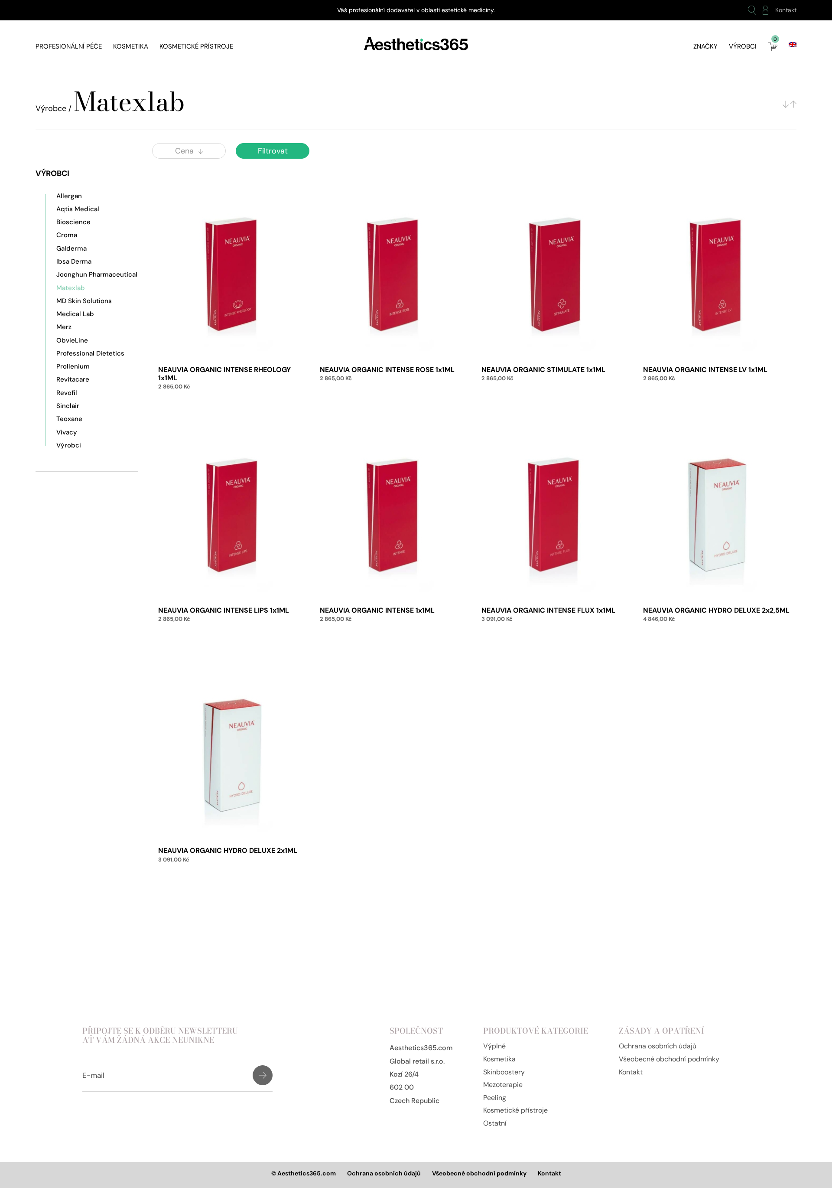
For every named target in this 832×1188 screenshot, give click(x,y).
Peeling (494, 1097)
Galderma (71, 248)
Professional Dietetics (90, 353)
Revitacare (72, 379)
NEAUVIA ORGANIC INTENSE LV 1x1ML (705, 369)
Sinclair (67, 405)
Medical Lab (75, 314)
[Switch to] (792, 44)
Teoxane (69, 418)
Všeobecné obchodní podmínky (669, 1059)
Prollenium (73, 366)
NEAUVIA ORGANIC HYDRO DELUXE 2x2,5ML (716, 610)
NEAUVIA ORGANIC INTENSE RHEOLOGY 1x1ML (224, 373)
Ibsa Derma (73, 261)
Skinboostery (504, 1072)
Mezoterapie (503, 1084)
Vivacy (66, 432)
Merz (64, 327)
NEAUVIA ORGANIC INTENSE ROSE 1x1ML (387, 369)
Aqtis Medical (77, 209)
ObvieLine (72, 340)
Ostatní (495, 1123)
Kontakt (785, 10)
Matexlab (70, 288)
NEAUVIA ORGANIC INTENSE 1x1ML (377, 610)
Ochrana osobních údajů (657, 1046)
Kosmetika (130, 46)
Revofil (66, 392)
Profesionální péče (69, 46)
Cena (184, 151)
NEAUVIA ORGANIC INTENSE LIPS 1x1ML (223, 610)
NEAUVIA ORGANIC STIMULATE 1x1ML (543, 369)
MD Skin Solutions (84, 301)
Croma (66, 235)
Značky (705, 46)
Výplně (494, 1046)
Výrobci (743, 46)
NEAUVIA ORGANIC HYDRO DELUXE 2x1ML (227, 850)
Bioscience (73, 222)
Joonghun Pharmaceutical (96, 274)
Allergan (69, 196)
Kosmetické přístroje (196, 46)
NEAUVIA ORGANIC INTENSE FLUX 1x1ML (548, 610)
